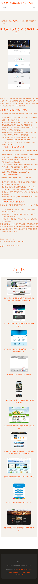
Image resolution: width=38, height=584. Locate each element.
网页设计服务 (28, 572)
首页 (10, 21)
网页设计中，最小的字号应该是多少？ (19, 375)
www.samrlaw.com (21, 569)
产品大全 (16, 21)
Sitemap (21, 574)
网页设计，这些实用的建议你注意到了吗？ (19, 502)
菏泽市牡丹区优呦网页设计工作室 (17, 572)
